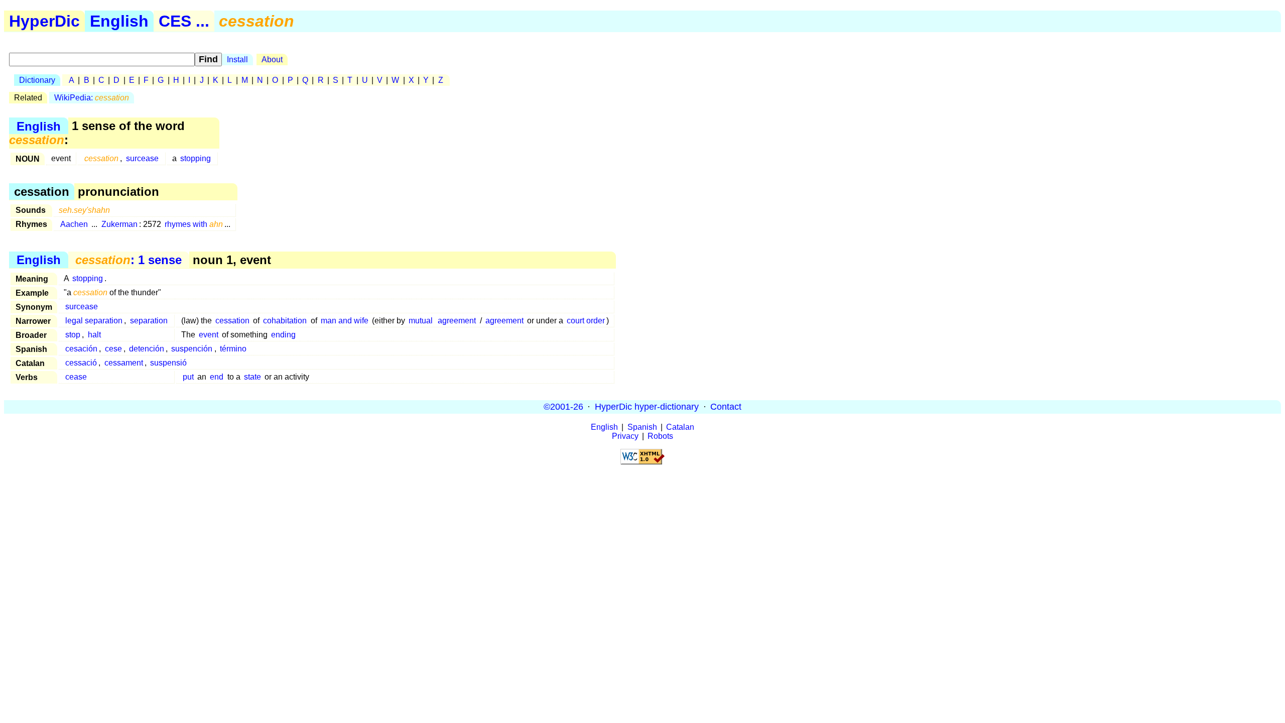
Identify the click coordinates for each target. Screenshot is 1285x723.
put (188, 377)
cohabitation (285, 320)
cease (76, 377)
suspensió (168, 362)
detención (146, 348)
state (252, 377)
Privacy (625, 436)
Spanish (642, 427)
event (208, 334)
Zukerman (119, 224)
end (216, 377)
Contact (725, 407)
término (233, 348)
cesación (81, 348)
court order (586, 320)
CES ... (184, 21)
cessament (123, 362)
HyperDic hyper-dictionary (647, 407)
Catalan (680, 427)
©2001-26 (563, 407)
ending (283, 334)
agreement (457, 320)
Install (237, 59)
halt (94, 334)
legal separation (93, 320)
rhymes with (194, 224)
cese (113, 348)
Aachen (74, 224)
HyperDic (44, 21)
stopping (195, 158)
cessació (81, 362)
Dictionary (37, 80)
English (119, 21)
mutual (421, 320)
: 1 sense (128, 260)
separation (149, 320)
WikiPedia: (91, 97)
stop (72, 334)
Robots (660, 436)
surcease (142, 158)
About (272, 59)
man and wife (344, 320)
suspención (191, 348)
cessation (232, 320)
